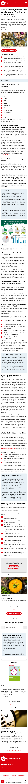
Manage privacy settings (14, 568)
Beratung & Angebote (8, 50)
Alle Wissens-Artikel (13, 613)
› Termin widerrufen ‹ (14, 779)
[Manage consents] (25, 781)
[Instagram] (2, 767)
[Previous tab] (2, 627)
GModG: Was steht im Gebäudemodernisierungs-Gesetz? (11, 732)
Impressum (13, 775)
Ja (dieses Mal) (14, 566)
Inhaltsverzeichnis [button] (6, 80)
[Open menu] (2, 781)
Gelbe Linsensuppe (7, 598)
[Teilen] (3, 29)
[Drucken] (1, 29)
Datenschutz (6, 775)
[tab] (7, 750)
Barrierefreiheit (21, 775)
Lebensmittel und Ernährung (12, 635)
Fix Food (3, 686)
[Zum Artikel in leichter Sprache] (5, 29)
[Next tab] (25, 627)
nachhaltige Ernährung (7, 155)
